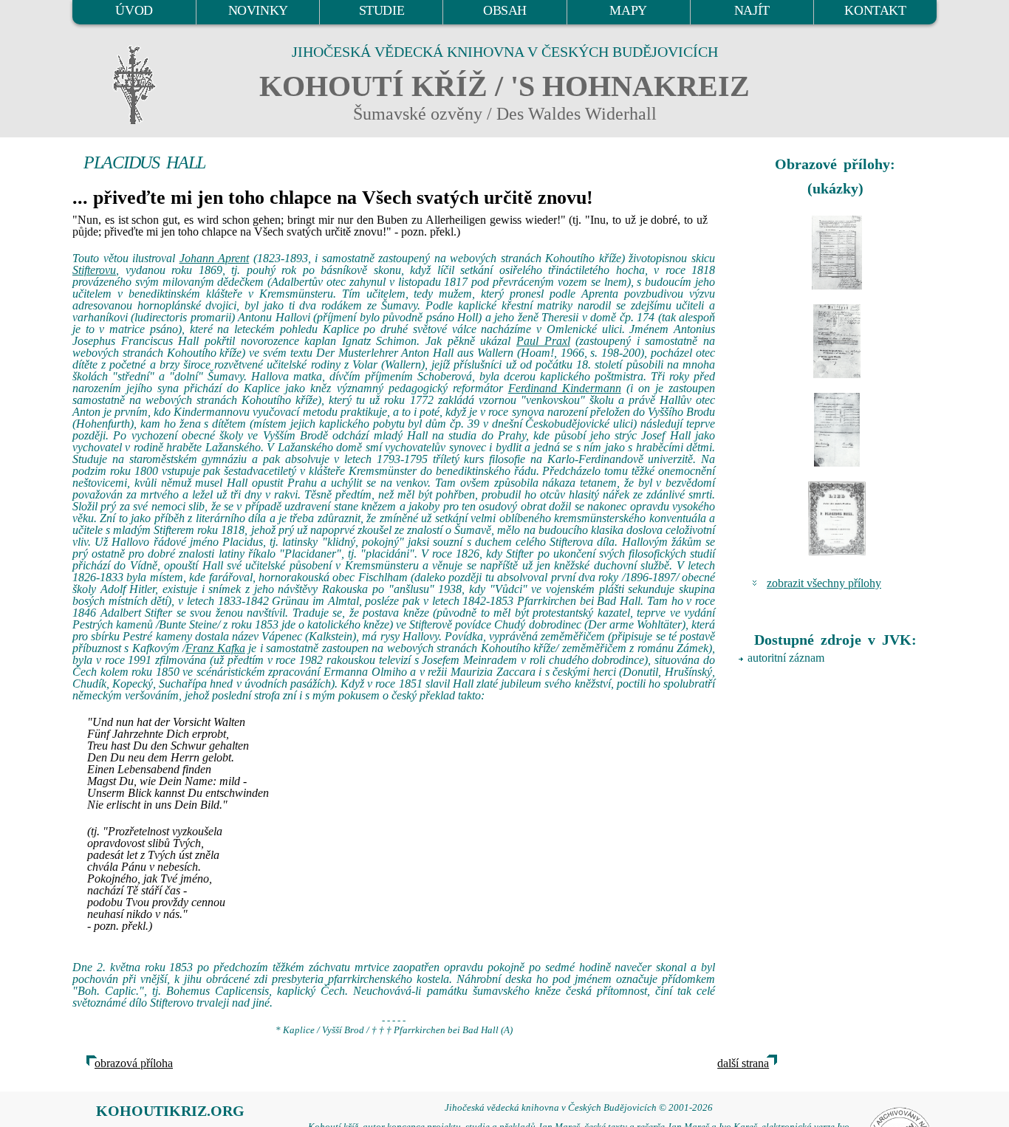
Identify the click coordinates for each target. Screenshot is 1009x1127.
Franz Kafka (214, 648)
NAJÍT (752, 10)
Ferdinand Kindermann (564, 388)
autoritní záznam (786, 657)
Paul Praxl (543, 341)
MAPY (627, 10)
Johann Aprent (214, 258)
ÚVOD (133, 10)
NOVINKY (258, 10)
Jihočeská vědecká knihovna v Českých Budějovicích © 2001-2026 (579, 1108)
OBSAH (505, 10)
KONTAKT (875, 10)
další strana (743, 1063)
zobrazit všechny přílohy (824, 583)
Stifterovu (94, 270)
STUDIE (382, 10)
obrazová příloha (134, 1063)
